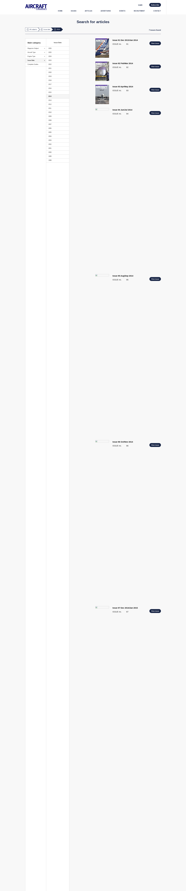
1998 (49, 160)
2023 (49, 60)
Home (60, 11)
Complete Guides (33, 64)
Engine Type (31, 56)
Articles (88, 11)
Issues (73, 11)
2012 (49, 104)
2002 (49, 144)
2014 (58, 29)
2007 (49, 124)
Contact (157, 11)
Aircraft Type (32, 52)
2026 (49, 48)
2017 (49, 84)
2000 (49, 152)
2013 (49, 100)
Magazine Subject (33, 48)
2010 (49, 112)
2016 (49, 88)
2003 (49, 140)
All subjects (33, 29)
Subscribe (155, 5)
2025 (49, 52)
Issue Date (31, 60)
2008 (49, 120)
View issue (155, 43)
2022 (49, 64)
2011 (49, 108)
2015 (49, 92)
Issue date (47, 29)
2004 (49, 136)
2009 (49, 116)
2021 (49, 68)
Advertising (106, 11)
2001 (49, 148)
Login (140, 5)
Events (122, 11)
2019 (49, 76)
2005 (49, 132)
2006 (49, 128)
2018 (49, 80)
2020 (49, 72)
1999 (49, 156)
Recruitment (139, 11)
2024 (49, 56)
